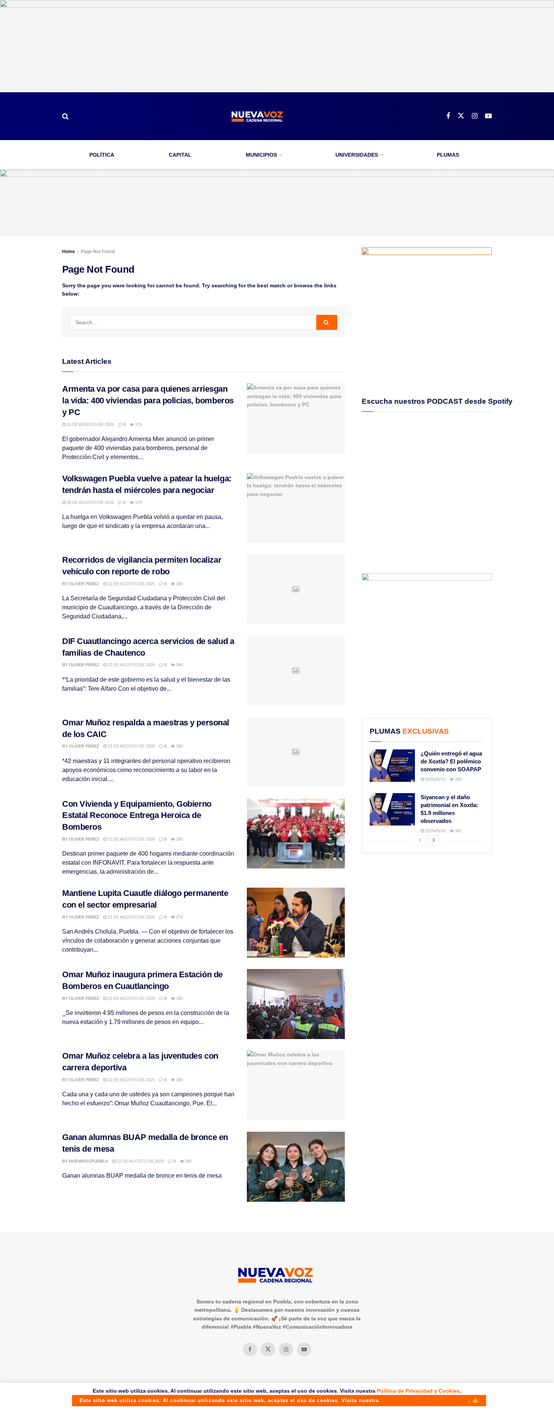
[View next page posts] (433, 840)
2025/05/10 (434, 831)
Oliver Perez (84, 583)
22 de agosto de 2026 (131, 583)
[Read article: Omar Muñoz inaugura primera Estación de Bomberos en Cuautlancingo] (296, 1004)
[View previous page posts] (420, 840)
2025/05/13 (434, 779)
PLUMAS (448, 155)
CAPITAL (180, 155)
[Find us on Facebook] (448, 116)
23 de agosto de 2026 (90, 424)
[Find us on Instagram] (474, 116)
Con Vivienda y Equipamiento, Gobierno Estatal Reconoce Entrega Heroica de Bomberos (136, 815)
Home (68, 251)
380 (179, 583)
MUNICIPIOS (261, 155)
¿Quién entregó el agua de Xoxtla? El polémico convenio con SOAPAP (451, 761)
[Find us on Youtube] (488, 116)
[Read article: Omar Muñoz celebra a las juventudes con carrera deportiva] (296, 1085)
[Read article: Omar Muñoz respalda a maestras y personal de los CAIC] (296, 752)
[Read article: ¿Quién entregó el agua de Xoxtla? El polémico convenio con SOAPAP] (392, 765)
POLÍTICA (101, 155)
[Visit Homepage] (257, 116)
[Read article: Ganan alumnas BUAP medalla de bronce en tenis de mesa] (296, 1167)
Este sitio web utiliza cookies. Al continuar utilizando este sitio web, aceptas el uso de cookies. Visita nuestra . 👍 (279, 1400)
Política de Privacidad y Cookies (418, 1391)
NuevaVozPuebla (88, 1161)
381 (458, 831)
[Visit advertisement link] (277, 46)
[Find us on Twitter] (461, 116)
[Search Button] (65, 116)
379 (138, 424)
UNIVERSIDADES (356, 155)
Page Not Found (98, 251)
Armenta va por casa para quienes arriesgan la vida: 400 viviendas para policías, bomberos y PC (148, 400)
